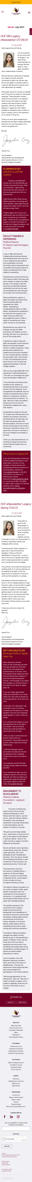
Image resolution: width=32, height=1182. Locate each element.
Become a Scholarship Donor (16, 1106)
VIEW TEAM (22, 1002)
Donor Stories (16, 1069)
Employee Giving (16, 1067)
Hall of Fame (16, 1086)
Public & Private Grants (16, 1053)
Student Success (16, 1046)
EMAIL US (10, 1002)
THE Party (16, 1079)
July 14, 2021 (18, 513)
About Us (16, 1022)
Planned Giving (16, 1104)
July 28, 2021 (18, 45)
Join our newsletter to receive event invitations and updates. (16, 1124)
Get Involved (16, 1092)
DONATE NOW (16, 2)
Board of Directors (16, 1028)
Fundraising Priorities (16, 1037)
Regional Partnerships (16, 1051)
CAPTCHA (16, 1134)
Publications (16, 1035)
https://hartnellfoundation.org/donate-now (14, 488)
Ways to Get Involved (16, 1097)
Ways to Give (16, 1100)
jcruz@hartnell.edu (11, 229)
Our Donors (16, 1059)
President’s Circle (16, 1065)
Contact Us (16, 1095)
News (16, 1032)
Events (16, 1076)
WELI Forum (16, 1083)
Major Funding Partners (16, 1063)
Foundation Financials (16, 1030)
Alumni (16, 1102)
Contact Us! (30, 32)
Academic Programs (16, 1049)
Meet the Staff (16, 1026)
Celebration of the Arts (16, 1081)
